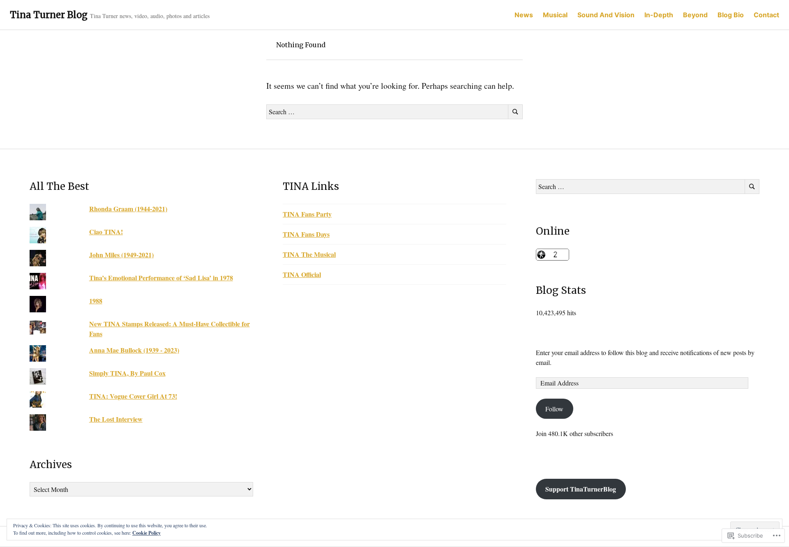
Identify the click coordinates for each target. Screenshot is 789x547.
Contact (766, 15)
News (523, 15)
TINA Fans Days (306, 234)
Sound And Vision (605, 15)
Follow (554, 408)
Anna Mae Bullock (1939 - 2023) (134, 350)
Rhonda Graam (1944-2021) (128, 208)
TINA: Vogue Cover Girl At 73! (133, 396)
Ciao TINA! (106, 231)
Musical (555, 15)
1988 (95, 300)
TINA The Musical (309, 254)
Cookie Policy (146, 532)
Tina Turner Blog (49, 15)
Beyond (695, 15)
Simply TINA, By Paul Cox (127, 373)
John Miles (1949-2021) (121, 254)
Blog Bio (730, 15)
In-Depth (658, 15)
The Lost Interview (116, 419)
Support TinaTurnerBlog (580, 489)
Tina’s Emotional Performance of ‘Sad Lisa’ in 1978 (161, 277)
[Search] (515, 111)
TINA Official (302, 274)
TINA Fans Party (307, 214)
